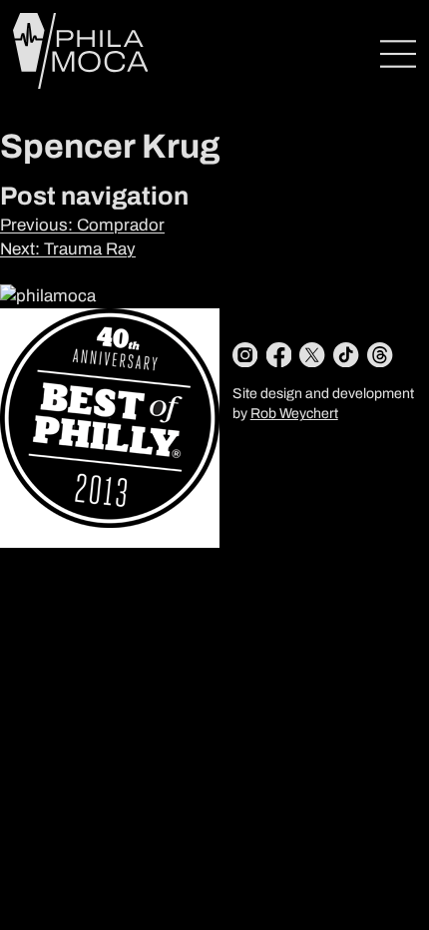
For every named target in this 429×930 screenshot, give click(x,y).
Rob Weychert (294, 413)
